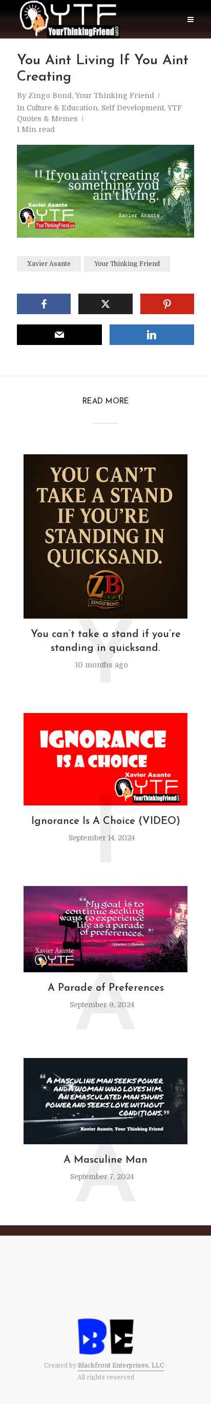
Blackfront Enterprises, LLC (121, 1365)
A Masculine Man (105, 1160)
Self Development (132, 108)
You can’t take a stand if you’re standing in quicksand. (106, 641)
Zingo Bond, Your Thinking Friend (91, 95)
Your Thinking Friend (127, 263)
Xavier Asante (49, 263)
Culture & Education (62, 108)
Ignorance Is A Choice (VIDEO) (105, 821)
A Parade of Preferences (106, 988)
